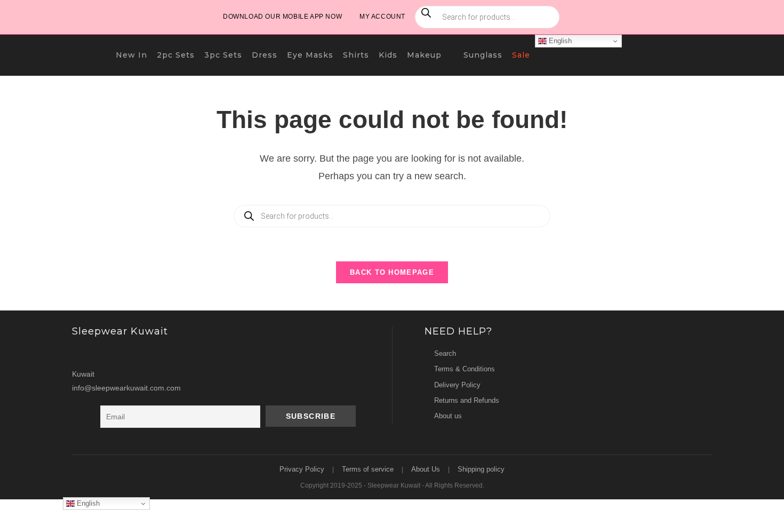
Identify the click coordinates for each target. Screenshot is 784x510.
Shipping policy (481, 469)
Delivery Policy (457, 385)
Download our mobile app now (282, 16)
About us (448, 416)
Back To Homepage (392, 272)
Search (445, 353)
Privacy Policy (301, 469)
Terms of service (368, 469)
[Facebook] (102, 353)
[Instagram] (82, 353)
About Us (425, 469)
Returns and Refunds (466, 400)
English (559, 41)
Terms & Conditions (464, 369)
